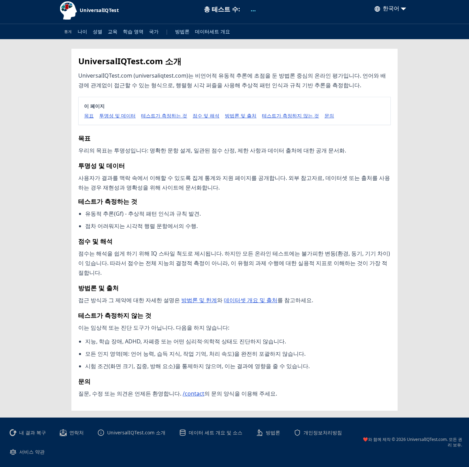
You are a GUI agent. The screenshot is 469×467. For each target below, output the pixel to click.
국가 (154, 31)
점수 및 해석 (206, 115)
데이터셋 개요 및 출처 (250, 300)
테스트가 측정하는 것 (164, 115)
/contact (193, 393)
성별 (97, 31)
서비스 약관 (32, 451)
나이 (82, 31)
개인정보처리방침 (323, 432)
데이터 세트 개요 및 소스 (215, 432)
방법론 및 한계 (199, 300)
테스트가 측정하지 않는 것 (290, 115)
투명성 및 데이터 (117, 115)
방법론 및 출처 (240, 115)
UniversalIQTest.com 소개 (136, 432)
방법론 (182, 31)
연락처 (76, 432)
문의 (329, 115)
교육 (112, 31)
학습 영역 (133, 31)
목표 (89, 115)
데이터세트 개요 (212, 31)
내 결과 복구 (32, 432)
